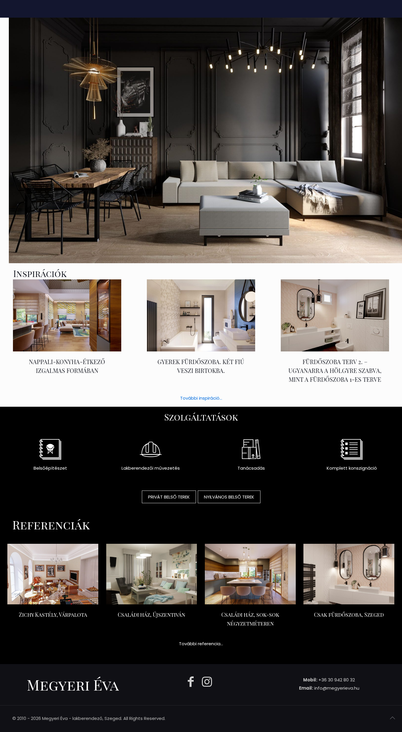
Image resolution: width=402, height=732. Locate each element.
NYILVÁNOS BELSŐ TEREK (229, 497)
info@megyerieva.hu (336, 688)
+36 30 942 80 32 (336, 680)
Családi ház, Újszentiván (151, 614)
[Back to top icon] (392, 718)
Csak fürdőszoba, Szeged (349, 614)
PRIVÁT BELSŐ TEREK (169, 497)
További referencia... (201, 644)
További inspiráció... (201, 398)
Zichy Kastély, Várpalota (53, 614)
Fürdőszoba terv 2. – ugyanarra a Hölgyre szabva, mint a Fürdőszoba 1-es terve (334, 370)
